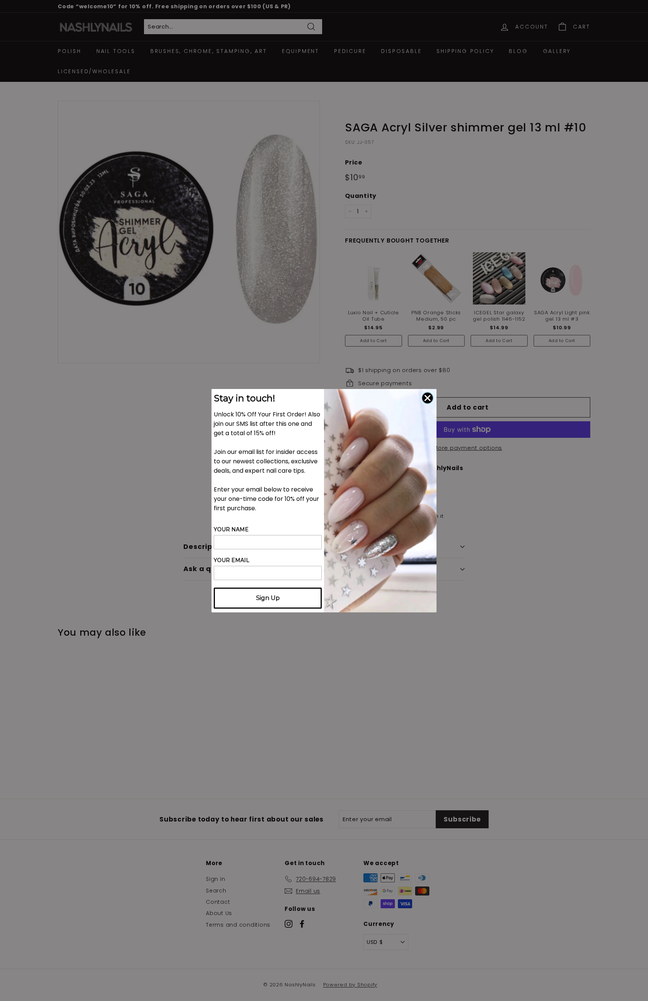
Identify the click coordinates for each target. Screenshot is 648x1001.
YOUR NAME (231, 529)
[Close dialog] (428, 398)
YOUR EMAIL (231, 560)
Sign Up (268, 598)
